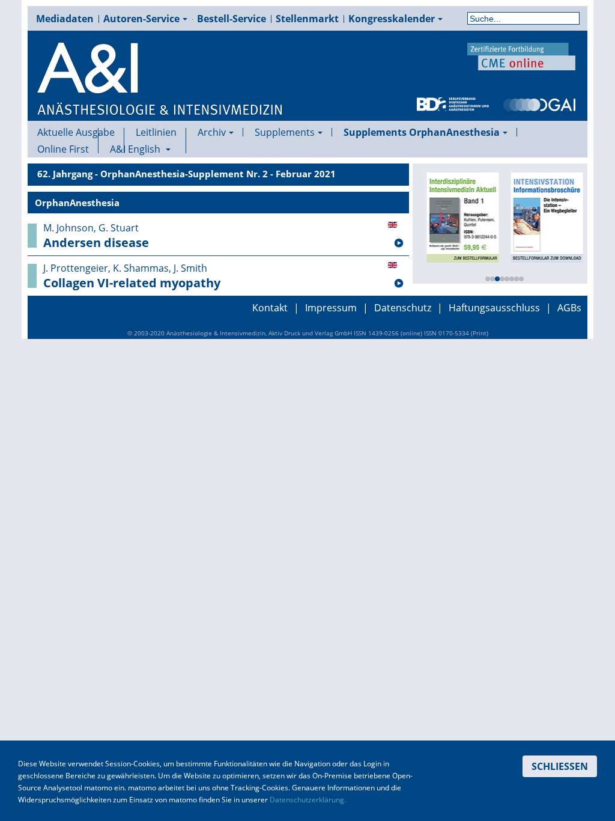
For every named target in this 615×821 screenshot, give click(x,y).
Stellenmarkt (307, 18)
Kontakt (270, 307)
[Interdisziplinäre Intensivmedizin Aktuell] (461, 216)
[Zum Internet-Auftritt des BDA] (453, 103)
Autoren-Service (141, 18)
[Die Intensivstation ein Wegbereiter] (545, 216)
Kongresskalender (391, 18)
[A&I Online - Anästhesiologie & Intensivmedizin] (160, 79)
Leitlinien (156, 132)
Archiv (212, 132)
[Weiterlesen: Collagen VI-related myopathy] (399, 284)
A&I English (136, 149)
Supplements (285, 132)
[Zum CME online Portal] (521, 55)
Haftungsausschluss (494, 307)
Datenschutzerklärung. (308, 800)
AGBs (569, 307)
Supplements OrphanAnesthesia (422, 132)
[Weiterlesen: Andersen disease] (399, 243)
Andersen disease (96, 242)
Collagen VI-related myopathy (131, 283)
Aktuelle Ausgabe (76, 132)
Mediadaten (65, 18)
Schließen (560, 766)
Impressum (331, 307)
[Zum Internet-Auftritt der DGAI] (539, 103)
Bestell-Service (231, 18)
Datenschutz (402, 307)
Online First (63, 149)
